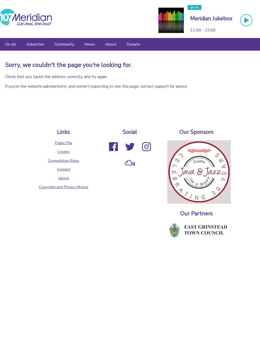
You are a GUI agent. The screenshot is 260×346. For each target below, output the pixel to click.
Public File (63, 142)
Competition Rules (63, 160)
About (63, 178)
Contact (63, 169)
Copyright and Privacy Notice (63, 186)
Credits (63, 151)
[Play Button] (246, 20)
